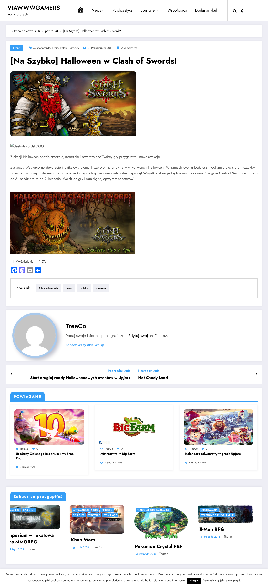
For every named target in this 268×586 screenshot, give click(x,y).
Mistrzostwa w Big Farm (117, 454)
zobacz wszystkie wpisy (84, 345)
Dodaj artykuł (206, 10)
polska (63, 48)
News (96, 10)
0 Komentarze (129, 48)
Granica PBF (218, 554)
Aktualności (22, 510)
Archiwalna (150, 510)
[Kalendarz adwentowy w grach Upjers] (218, 426)
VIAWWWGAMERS (33, 8)
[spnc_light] (242, 10)
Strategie (35, 515)
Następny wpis (148, 370)
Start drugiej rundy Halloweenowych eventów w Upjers (80, 378)
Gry (36, 510)
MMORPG (48, 510)
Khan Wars (24, 539)
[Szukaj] (235, 10)
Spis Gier (148, 10)
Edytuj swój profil (143, 336)
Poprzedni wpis (119, 370)
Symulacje (51, 515)
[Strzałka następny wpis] (256, 375)
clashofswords (41, 48)
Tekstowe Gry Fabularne (94, 510)
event (55, 48)
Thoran (104, 553)
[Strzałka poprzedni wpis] (11, 375)
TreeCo (75, 326)
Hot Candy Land (153, 378)
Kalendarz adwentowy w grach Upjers (213, 454)
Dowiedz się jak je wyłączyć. (221, 580)
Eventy (16, 48)
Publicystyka (122, 10)
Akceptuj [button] (194, 580)
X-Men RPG (152, 529)
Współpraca (177, 10)
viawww (74, 48)
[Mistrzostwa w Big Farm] (134, 426)
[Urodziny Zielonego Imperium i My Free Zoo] (49, 426)
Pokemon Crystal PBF (99, 546)
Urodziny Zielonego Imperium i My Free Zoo (45, 456)
